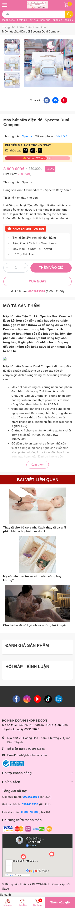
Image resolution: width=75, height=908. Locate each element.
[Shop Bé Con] (37, 4)
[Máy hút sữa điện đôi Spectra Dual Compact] (48, 63)
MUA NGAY (37, 281)
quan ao (57, 20)
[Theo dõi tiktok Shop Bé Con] (48, 698)
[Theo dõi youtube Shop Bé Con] (37, 698)
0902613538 (36, 291)
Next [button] (68, 62)
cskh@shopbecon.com (32, 755)
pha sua (69, 20)
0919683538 (36, 748)
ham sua (45, 20)
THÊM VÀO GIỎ (51, 267)
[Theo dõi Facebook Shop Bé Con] (16, 698)
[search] (69, 14)
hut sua (34, 20)
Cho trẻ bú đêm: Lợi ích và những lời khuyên (35, 625)
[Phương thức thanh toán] (27, 828)
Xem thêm (37, 464)
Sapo (5, 888)
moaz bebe (8, 20)
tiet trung (22, 20)
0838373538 (29, 812)
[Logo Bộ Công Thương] (13, 763)
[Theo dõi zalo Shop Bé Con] (58, 698)
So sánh (5, 894)
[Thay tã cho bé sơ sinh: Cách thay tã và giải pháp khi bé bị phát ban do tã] (37, 506)
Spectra (27, 136)
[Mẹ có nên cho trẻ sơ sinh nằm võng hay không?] (37, 554)
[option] (12, 47)
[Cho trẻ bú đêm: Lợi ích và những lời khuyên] (37, 603)
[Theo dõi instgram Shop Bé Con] (27, 698)
